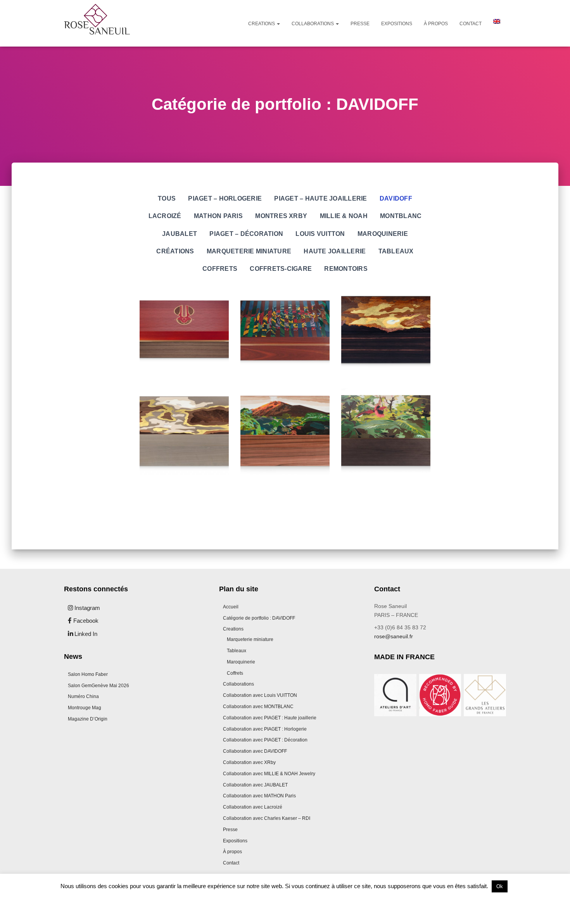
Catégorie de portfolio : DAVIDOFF (259, 618)
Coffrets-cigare (281, 268)
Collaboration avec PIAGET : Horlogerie (265, 729)
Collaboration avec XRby (249, 762)
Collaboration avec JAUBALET (255, 785)
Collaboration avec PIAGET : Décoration (265, 740)
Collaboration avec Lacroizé (252, 807)
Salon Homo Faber (88, 674)
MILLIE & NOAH (344, 215)
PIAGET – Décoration (246, 233)
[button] (278, 23)
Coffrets (219, 268)
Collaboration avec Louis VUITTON (260, 695)
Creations (262, 23)
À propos (436, 23)
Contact (470, 23)
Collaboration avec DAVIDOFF (255, 751)
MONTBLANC (400, 215)
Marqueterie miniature (249, 251)
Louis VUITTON (320, 233)
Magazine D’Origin (87, 719)
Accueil (230, 607)
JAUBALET (179, 233)
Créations (175, 251)
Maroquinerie (383, 233)
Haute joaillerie (335, 251)
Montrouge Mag (84, 707)
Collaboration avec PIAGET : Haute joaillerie (269, 718)
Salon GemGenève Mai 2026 (98, 685)
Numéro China (83, 696)
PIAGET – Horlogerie (225, 198)
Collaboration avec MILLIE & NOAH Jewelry (269, 773)
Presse (360, 23)
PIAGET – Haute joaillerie (320, 198)
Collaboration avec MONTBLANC (258, 706)
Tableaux (396, 251)
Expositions (396, 23)
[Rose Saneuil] (97, 23)
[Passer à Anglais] (496, 21)
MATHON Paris (218, 215)
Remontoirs (345, 268)
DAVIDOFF (396, 198)
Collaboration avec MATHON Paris (259, 796)
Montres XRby (281, 215)
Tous (167, 198)
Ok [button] (499, 886)
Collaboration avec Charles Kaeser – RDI (266, 818)
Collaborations (313, 23)
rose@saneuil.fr (393, 636)
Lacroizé (165, 215)
